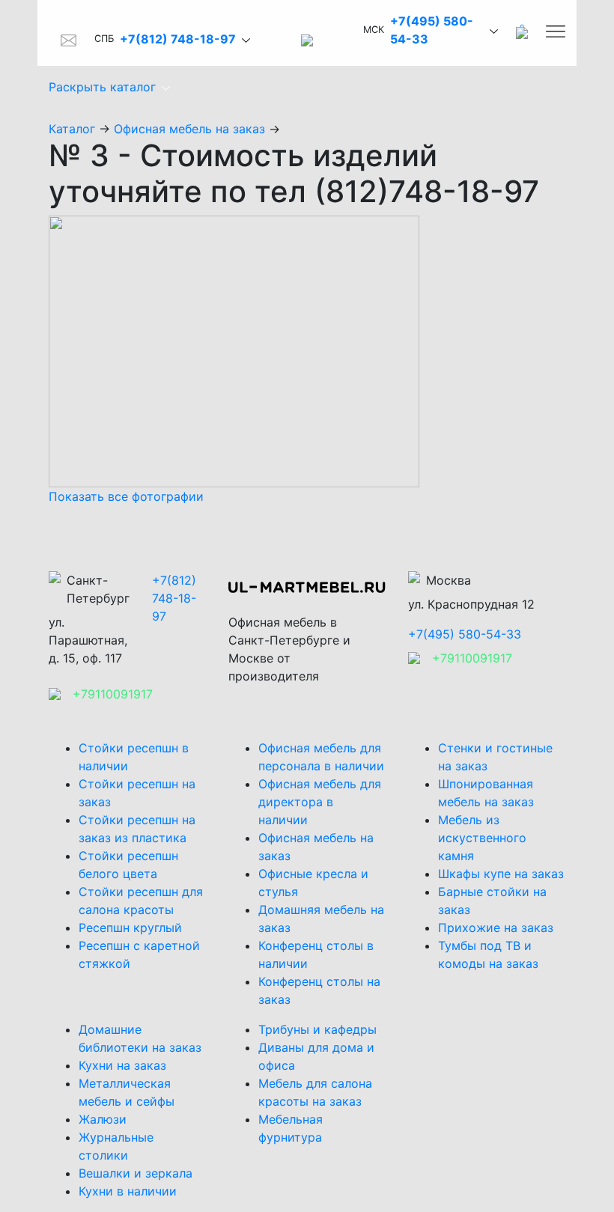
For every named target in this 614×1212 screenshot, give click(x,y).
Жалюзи (103, 1119)
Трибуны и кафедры (317, 1029)
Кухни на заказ (122, 1065)
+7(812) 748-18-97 (178, 38)
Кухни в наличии (128, 1191)
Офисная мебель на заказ (189, 128)
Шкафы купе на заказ (501, 873)
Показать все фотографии (126, 496)
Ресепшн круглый (130, 927)
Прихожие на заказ (495, 927)
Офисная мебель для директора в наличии (319, 801)
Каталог (72, 128)
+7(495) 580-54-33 (464, 634)
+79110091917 (113, 693)
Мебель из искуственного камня (482, 837)
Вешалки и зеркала (135, 1173)
